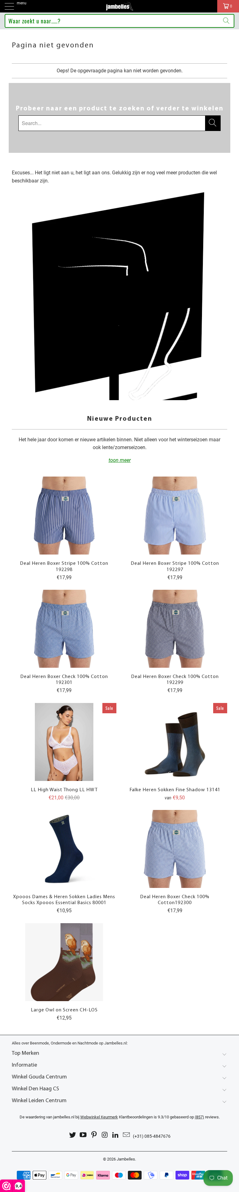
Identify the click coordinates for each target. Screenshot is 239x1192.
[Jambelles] (119, 6)
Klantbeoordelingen (116, 1117)
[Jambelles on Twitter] (72, 1135)
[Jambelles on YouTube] (83, 1135)
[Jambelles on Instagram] (105, 1135)
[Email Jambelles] (126, 1135)
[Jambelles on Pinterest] (94, 1135)
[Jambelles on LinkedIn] (115, 1135)
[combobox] (119, 21)
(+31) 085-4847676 (152, 1136)
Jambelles (126, 1159)
